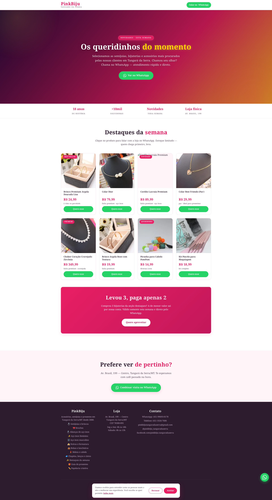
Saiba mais (108, 493)
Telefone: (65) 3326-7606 (155, 420)
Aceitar (170, 490)
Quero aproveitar (136, 322)
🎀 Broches (78, 428)
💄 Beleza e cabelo (78, 452)
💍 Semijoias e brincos (78, 424)
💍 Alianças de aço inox (78, 432)
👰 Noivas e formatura (78, 444)
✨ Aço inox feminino (78, 436)
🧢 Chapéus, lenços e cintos (78, 456)
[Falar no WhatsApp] (264, 477)
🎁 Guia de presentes (78, 464)
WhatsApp (199, 5)
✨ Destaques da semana (78, 460)
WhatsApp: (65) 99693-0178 (155, 416)
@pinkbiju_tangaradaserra (155, 429)
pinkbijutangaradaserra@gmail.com (155, 425)
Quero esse (78, 209)
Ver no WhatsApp (138, 75)
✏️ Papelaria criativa (78, 468)
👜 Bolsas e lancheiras (78, 448)
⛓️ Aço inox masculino (78, 440)
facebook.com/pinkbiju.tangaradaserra (155, 432)
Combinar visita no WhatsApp (138, 387)
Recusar (156, 490)
